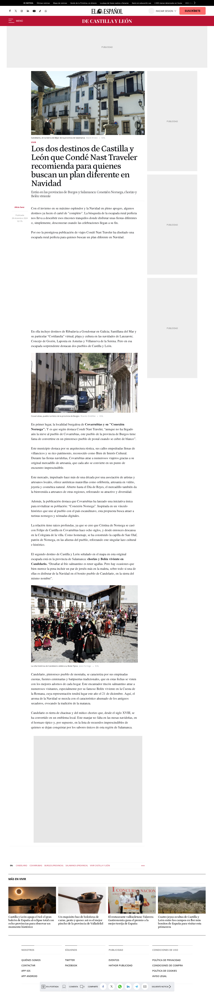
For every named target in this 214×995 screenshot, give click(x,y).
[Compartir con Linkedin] (129, 986)
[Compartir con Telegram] (137, 986)
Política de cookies (164, 970)
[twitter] (16, 10)
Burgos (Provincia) (53, 865)
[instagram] (21, 11)
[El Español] (107, 11)
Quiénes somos (31, 960)
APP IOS (25, 970)
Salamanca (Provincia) (77, 865)
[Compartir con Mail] (146, 986)
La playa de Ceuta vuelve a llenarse (114, 3)
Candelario (21, 865)
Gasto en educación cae (141, 3)
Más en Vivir (17, 879)
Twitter (70, 960)
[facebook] (9, 11)
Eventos (114, 960)
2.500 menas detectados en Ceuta (168, 3)
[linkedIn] (28, 10)
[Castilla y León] (107, 21)
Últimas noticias (43, 3)
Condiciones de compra (167, 965)
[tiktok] (40, 10)
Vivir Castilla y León (100, 865)
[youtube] (34, 11)
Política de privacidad (166, 960)
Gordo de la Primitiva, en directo (83, 3)
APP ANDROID (29, 976)
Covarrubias (36, 865)
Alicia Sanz (19, 207)
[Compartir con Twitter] (112, 986)
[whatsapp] (45, 10)
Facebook (71, 965)
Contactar (28, 965)
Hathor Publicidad (120, 965)
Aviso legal (159, 976)
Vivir (33, 142)
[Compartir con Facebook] (104, 986)
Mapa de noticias (60, 3)
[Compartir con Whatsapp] (121, 986)
